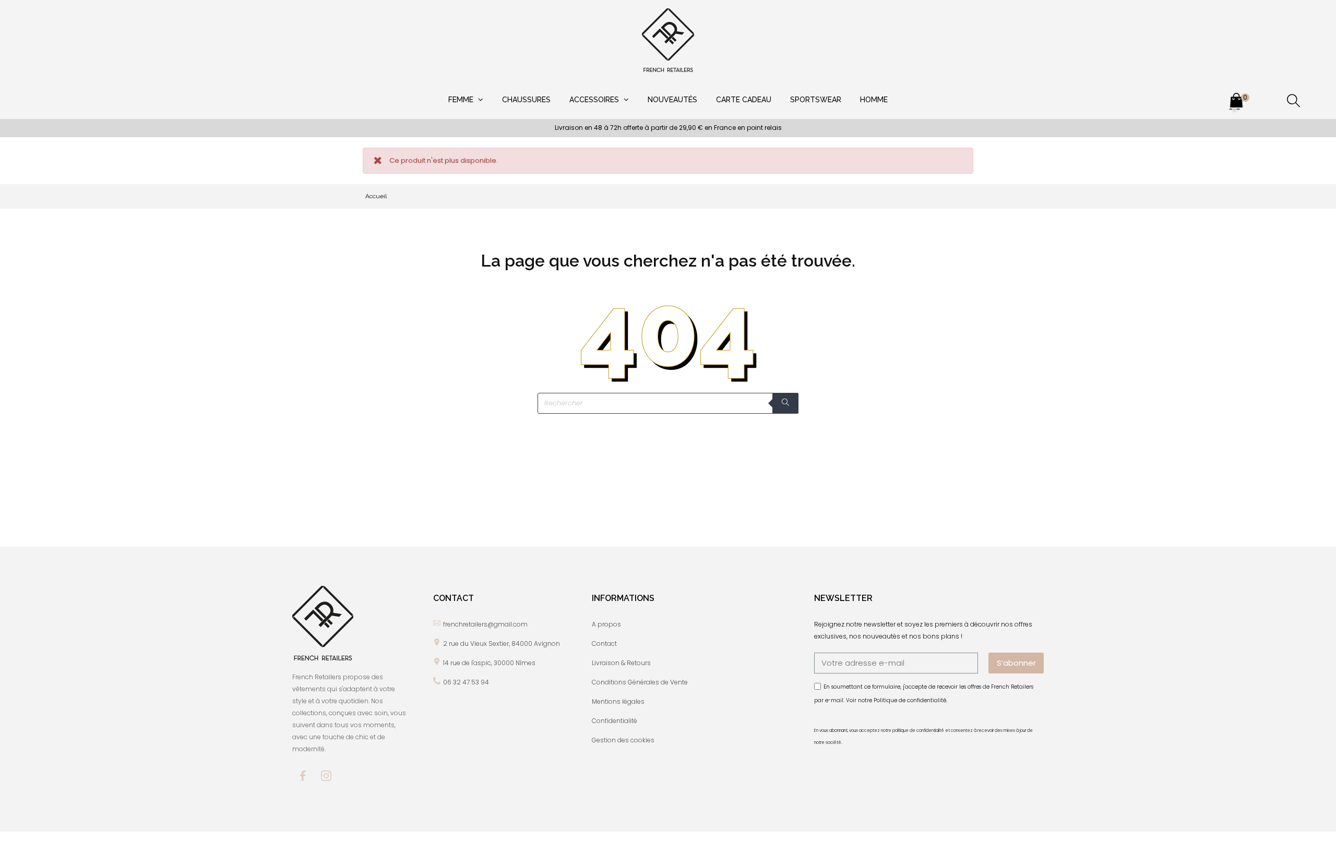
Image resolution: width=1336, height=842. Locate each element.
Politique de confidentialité (910, 700)
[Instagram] (326, 775)
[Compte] (1265, 102)
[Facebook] (302, 775)
